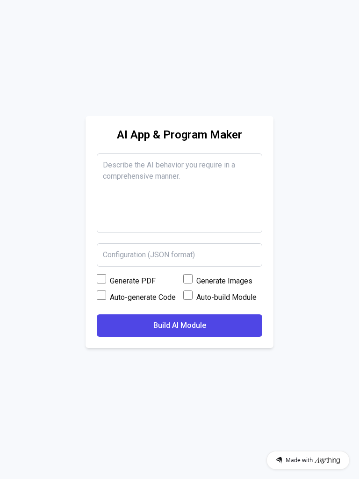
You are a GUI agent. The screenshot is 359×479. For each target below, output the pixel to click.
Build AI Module (179, 325)
